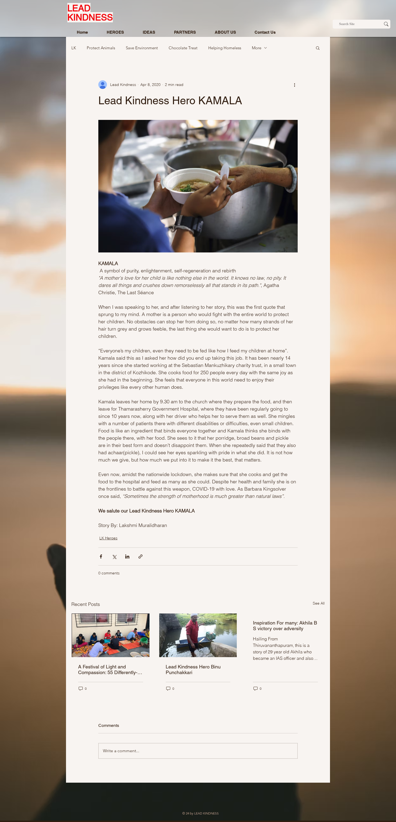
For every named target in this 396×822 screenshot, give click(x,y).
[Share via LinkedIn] (127, 556)
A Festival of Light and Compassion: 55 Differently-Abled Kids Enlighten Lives (107, 669)
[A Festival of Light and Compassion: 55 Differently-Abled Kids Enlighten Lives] (111, 635)
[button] (317, 48)
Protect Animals (101, 47)
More (256, 47)
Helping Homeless (224, 47)
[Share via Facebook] (100, 556)
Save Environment (142, 47)
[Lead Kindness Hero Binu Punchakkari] (198, 635)
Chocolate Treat (183, 47)
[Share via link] (140, 556)
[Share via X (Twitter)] (114, 556)
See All (319, 603)
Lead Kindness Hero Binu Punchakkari (193, 669)
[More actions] (294, 84)
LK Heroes (108, 538)
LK (73, 47)
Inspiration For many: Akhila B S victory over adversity (285, 625)
